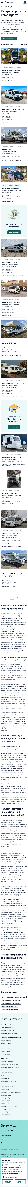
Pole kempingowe (5, 1109)
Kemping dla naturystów (7, 1061)
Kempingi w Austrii (5, 1051)
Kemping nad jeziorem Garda (8, 1022)
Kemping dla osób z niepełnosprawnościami (11, 1092)
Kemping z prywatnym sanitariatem (9, 1064)
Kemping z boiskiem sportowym (8, 1081)
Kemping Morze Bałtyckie (7, 1024)
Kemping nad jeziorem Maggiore (9, 1033)
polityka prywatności (13, 1173)
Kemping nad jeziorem (6, 1095)
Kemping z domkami (6, 1114)
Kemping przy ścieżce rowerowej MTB (10, 1067)
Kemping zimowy (5, 1103)
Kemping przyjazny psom (7, 1086)
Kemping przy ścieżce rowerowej (9, 1106)
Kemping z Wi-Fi (5, 1089)
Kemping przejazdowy (6, 1072)
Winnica (3, 1075)
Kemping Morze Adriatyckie (7, 1030)
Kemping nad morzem (6, 1078)
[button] (14, 1135)
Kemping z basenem (6, 1070)
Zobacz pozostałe (5, 1054)
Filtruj (25, 45)
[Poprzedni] (7, 598)
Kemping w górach (5, 1100)
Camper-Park (4, 1084)
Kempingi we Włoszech (6, 1040)
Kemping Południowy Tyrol (7, 1027)
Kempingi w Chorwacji (6, 1048)
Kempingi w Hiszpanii (6, 1043)
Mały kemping (4, 1112)
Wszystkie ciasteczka (11, 1177)
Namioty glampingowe (6, 1098)
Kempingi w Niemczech (6, 1046)
